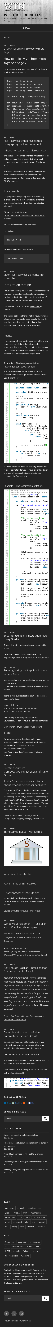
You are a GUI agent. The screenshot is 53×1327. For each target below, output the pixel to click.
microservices (39, 1217)
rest (33, 1222)
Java (7, 1246)
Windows (25, 1256)
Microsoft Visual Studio (22, 1246)
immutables (36, 1213)
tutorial (31, 1227)
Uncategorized (11, 1256)
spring (14, 1227)
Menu (27, 28)
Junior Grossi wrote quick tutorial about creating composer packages (25, 783)
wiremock (8, 206)
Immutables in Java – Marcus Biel (23, 831)
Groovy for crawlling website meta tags (21, 1135)
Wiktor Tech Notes (23, 15)
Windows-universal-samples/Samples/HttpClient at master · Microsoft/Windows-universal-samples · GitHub (25, 951)
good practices (34, 1208)
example (21, 1208)
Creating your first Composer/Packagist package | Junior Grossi (26, 772)
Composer (30, 797)
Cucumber (22, 1242)
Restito (7, 310)
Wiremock (35, 306)
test (22, 1227)
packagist (18, 1222)
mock (7, 1222)
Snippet (26, 1251)
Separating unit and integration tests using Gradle (26, 657)
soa (6, 1227)
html (25, 1213)
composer (9, 1208)
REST (7, 1251)
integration (10, 1217)
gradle (8, 1213)
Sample (16, 1251)
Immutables (35, 1242)
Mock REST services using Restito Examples (23, 1154)
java (20, 1217)
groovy (17, 1213)
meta (27, 1217)
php (26, 1222)
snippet (42, 1222)
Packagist (43, 797)
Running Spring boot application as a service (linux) (26, 1169)
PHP (37, 1246)
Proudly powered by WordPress (17, 1321)
